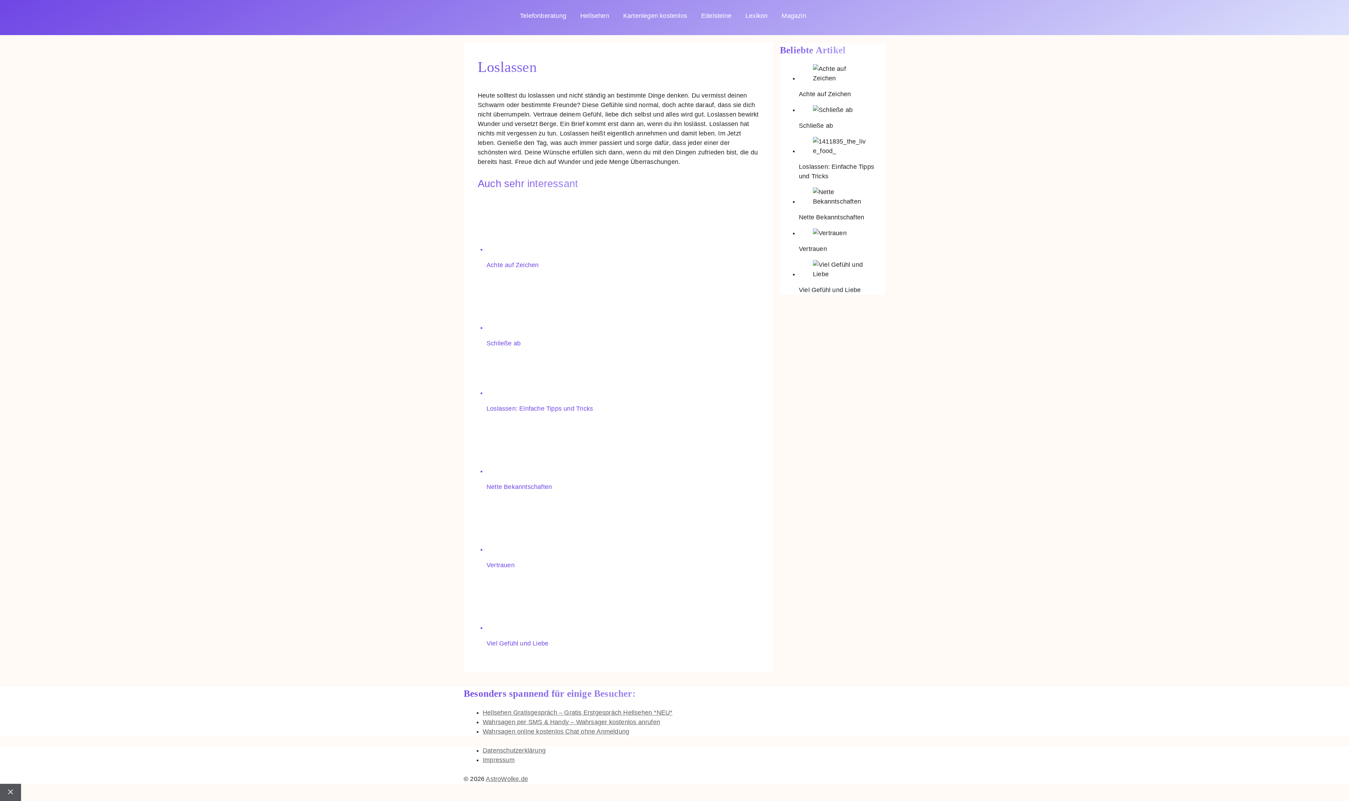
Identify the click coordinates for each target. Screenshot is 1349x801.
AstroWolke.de (507, 778)
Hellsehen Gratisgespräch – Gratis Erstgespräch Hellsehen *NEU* (577, 712)
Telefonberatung (543, 15)
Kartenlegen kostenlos (655, 15)
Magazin (794, 15)
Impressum (499, 759)
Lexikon (756, 15)
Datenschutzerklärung (514, 750)
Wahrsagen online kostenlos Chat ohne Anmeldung (556, 731)
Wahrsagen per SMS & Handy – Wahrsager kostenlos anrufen (571, 722)
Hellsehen (594, 15)
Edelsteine (716, 15)
